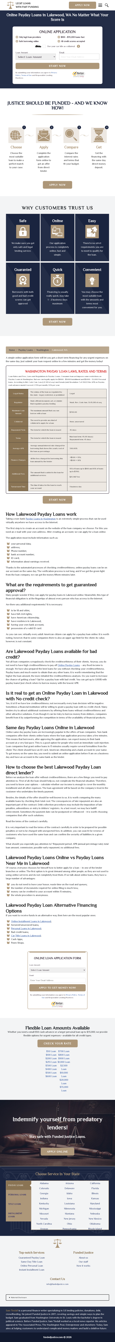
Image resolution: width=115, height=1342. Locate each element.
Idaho (69, 1193)
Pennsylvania (69, 1229)
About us (83, 1257)
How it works (83, 1265)
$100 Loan (51, 1055)
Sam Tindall (12, 1310)
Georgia (44, 1193)
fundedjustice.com (53, 1337)
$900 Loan (63, 1058)
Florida (95, 1188)
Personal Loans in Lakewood (26, 928)
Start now (57, 321)
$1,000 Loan (64, 1062)
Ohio (69, 1223)
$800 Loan (63, 1055)
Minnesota (69, 1208)
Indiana (44, 1198)
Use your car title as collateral (61, 46)
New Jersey (69, 1218)
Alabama (44, 1183)
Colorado (44, 1188)
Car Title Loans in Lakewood (26, 935)
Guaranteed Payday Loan (32, 1257)
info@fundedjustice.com (57, 1284)
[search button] (106, 5)
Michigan (44, 1208)
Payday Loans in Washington (41, 518)
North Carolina (44, 1223)
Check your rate (57, 1043)
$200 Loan (51, 1058)
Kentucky (44, 1203)
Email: (62, 52)
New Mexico (95, 1218)
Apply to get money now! (57, 987)
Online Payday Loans (69, 665)
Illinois (95, 1193)
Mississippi (95, 1208)
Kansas (95, 1198)
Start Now (57, 65)
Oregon (44, 1229)
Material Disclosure (19, 1297)
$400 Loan (51, 1069)
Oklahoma (95, 1223)
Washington (42, 350)
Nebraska (95, 1213)
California (95, 1183)
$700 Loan (63, 1051)
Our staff (83, 1261)
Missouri (44, 1213)
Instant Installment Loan (31, 1269)
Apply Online (57, 1151)
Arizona (69, 1183)
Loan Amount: (22, 52)
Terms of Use (26, 75)
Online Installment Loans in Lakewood (31, 921)
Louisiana (69, 1203)
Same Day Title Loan (31, 1261)
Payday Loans (25, 350)
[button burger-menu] (100, 5)
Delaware (69, 1188)
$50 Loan (51, 1051)
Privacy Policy (71, 995)
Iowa (69, 1198)
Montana (69, 1213)
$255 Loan (51, 1062)
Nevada (44, 1218)
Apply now (82, 5)
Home (12, 350)
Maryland (95, 1203)
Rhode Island (95, 1229)
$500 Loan (51, 1072)
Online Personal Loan (32, 1265)
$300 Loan (51, 1065)
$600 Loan (51, 1076)
